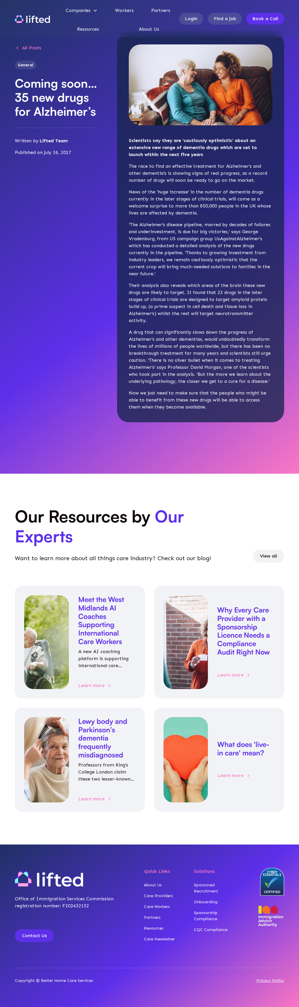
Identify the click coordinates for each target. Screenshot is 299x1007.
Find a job (225, 18)
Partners (160, 10)
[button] (81, 10)
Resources (88, 29)
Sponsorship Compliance (206, 915)
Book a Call (265, 18)
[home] (32, 18)
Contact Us (34, 935)
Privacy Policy (270, 980)
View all (268, 556)
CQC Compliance (210, 929)
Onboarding (206, 901)
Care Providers (158, 895)
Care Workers (157, 906)
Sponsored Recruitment (206, 888)
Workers (124, 10)
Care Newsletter (159, 939)
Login (191, 18)
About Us (149, 29)
